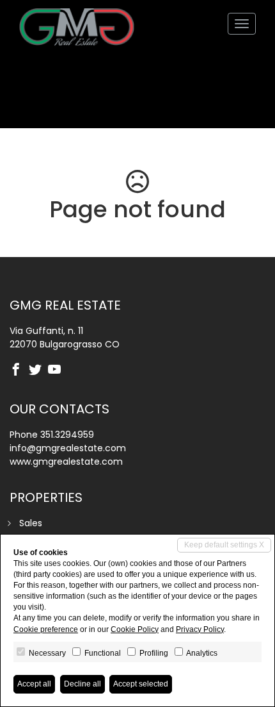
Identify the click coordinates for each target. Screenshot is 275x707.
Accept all (34, 683)
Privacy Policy (200, 629)
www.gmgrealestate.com (66, 461)
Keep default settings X (224, 544)
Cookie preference (45, 629)
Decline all (82, 683)
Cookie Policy (135, 629)
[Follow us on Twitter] (38, 370)
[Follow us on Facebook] (19, 370)
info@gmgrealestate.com (68, 448)
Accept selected (140, 683)
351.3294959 (67, 434)
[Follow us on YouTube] (57, 370)
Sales (30, 523)
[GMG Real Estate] (77, 23)
